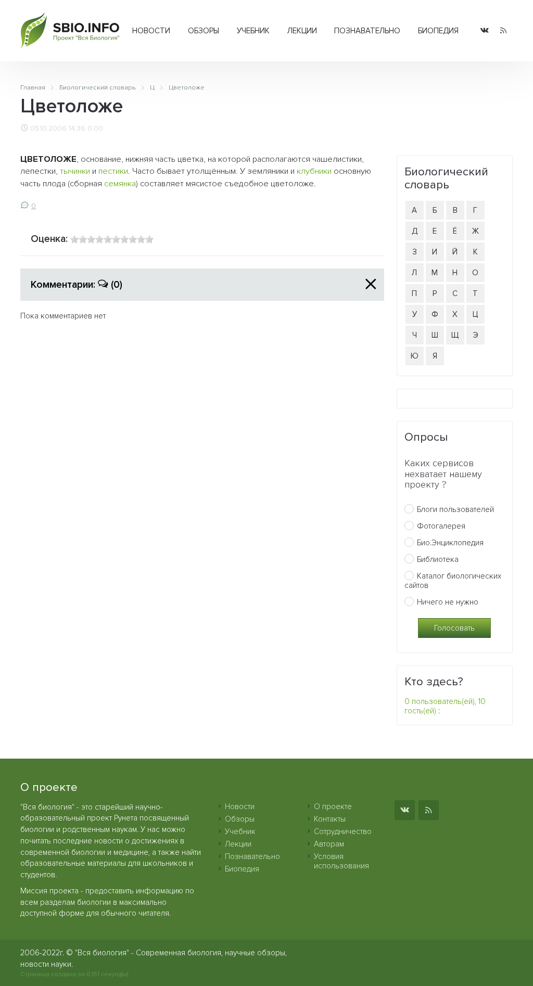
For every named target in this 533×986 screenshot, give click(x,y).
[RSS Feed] (503, 31)
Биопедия (438, 30)
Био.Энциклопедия (450, 542)
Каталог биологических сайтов (452, 580)
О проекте (333, 806)
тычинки (75, 171)
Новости (151, 30)
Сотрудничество (343, 831)
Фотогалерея (441, 526)
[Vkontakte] (484, 31)
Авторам (329, 844)
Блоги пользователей (455, 509)
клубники (314, 171)
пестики (113, 171)
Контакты (330, 819)
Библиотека (438, 559)
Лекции (302, 30)
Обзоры (203, 30)
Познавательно (367, 30)
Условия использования (341, 861)
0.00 (95, 128)
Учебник (253, 30)
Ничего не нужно (447, 602)
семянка (120, 183)
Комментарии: (76, 284)
